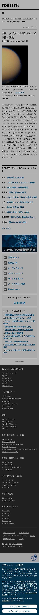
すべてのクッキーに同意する (19, 606)
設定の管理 (5, 600)
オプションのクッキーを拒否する (20, 611)
